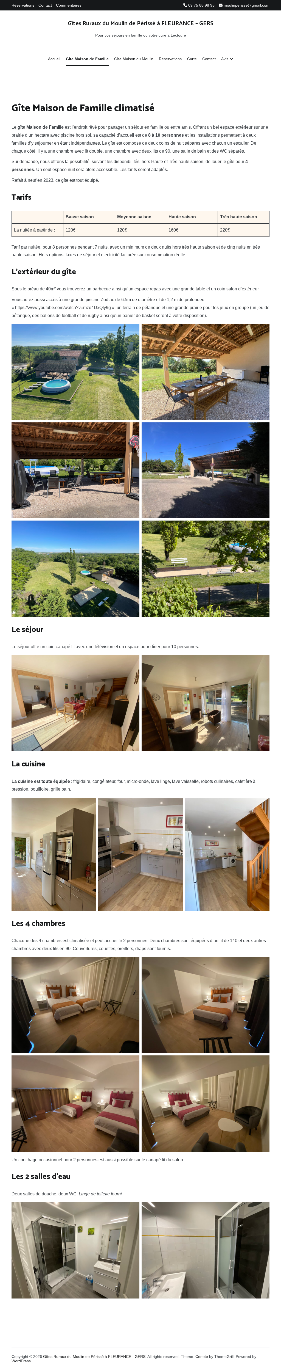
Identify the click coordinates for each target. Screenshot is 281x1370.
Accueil (54, 59)
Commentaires (69, 5)
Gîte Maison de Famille (87, 59)
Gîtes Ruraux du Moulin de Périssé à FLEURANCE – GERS (140, 23)
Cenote (201, 1356)
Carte (192, 59)
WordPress (21, 1361)
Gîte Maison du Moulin (133, 59)
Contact (45, 5)
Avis (224, 59)
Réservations (23, 5)
